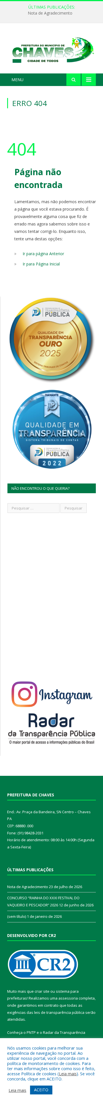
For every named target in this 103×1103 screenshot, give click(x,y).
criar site (42, 991)
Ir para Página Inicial (41, 264)
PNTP (31, 1032)
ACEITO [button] (41, 1089)
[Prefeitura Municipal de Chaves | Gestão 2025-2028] (51, 49)
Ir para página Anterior (43, 253)
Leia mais (68, 1073)
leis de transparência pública (59, 1012)
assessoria (68, 998)
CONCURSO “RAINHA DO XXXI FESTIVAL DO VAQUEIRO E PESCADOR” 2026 (53, 13)
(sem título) (16, 916)
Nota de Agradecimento (27, 886)
